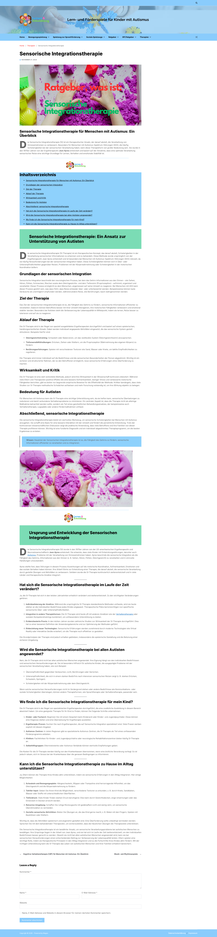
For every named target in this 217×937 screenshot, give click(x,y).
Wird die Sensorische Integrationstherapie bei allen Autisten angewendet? (59, 215)
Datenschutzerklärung (177, 933)
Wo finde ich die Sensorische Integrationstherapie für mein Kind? (55, 219)
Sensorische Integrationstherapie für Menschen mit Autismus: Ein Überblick (60, 180)
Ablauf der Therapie (35, 193)
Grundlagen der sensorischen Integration (44, 185)
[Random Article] (196, 37)
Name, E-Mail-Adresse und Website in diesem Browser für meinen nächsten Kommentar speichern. (66, 913)
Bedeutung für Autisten (36, 202)
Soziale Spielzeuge (94, 37)
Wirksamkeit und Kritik (36, 198)
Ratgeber (112, 37)
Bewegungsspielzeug (37, 37)
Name (23, 893)
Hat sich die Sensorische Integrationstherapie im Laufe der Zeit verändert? (59, 211)
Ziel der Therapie (33, 189)
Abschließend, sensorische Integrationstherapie (47, 206)
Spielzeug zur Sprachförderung (66, 37)
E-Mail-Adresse (89, 893)
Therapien (145, 36)
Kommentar (25, 872)
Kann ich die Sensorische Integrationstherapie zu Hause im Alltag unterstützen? (61, 224)
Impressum (192, 933)
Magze (45, 933)
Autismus (32, 555)
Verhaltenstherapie (124, 614)
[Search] (196, 3)
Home (22, 37)
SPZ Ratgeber (128, 37)
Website (23, 903)
